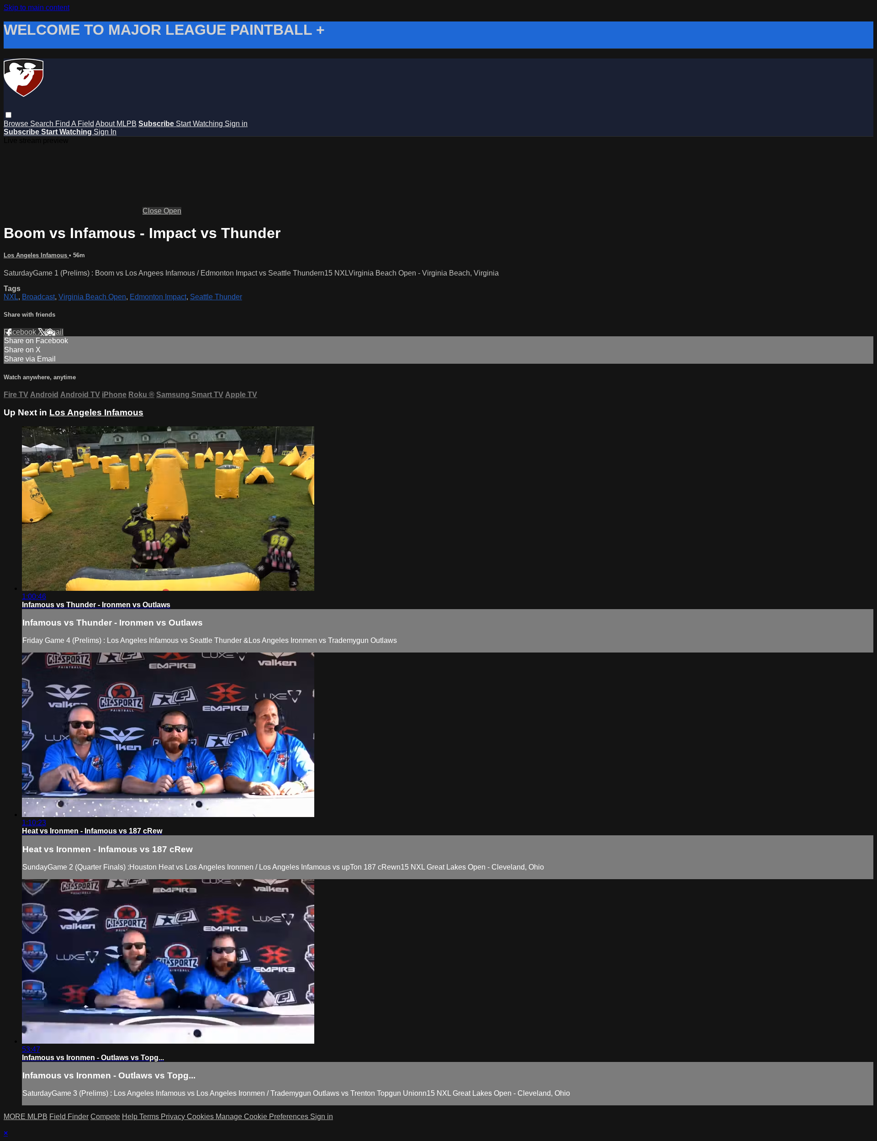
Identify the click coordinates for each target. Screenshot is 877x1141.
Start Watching (200, 123)
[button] (8, 115)
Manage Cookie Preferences (263, 1116)
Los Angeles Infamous (36, 255)
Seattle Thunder (216, 297)
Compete (105, 1116)
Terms (150, 1116)
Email (54, 332)
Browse (17, 123)
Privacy (174, 1116)
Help (130, 1116)
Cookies (201, 1116)
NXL (11, 297)
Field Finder (69, 1116)
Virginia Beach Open (92, 297)
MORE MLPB (26, 1116)
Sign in (236, 123)
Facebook (21, 332)
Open (172, 211)
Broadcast (38, 297)
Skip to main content (36, 7)
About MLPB (116, 123)
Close (153, 211)
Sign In (105, 132)
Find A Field (74, 123)
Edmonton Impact (158, 297)
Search (42, 123)
